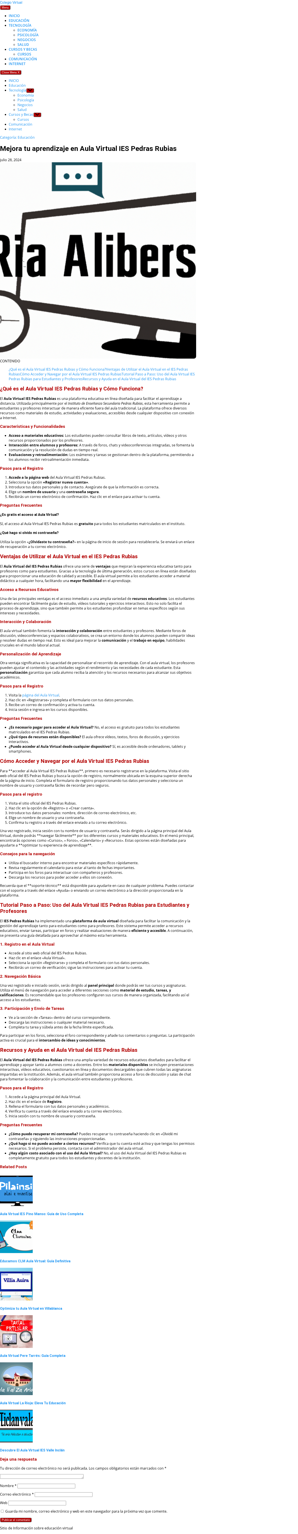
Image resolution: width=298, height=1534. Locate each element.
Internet (17, 63)
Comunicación (23, 59)
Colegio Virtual (11, 2)
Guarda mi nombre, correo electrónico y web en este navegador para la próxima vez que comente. (86, 1511)
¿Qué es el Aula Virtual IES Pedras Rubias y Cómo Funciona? (57, 369)
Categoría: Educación (17, 137)
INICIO (14, 15)
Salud (23, 44)
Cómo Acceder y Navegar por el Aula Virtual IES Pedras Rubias (71, 374)
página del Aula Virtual (40, 695)
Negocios (26, 39)
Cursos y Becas (23, 49)
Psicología (28, 35)
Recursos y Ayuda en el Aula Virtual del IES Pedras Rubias (129, 379)
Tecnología (20, 25)
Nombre (8, 1485)
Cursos (24, 54)
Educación (19, 20)
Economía (27, 30)
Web (3, 1502)
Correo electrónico (17, 1494)
